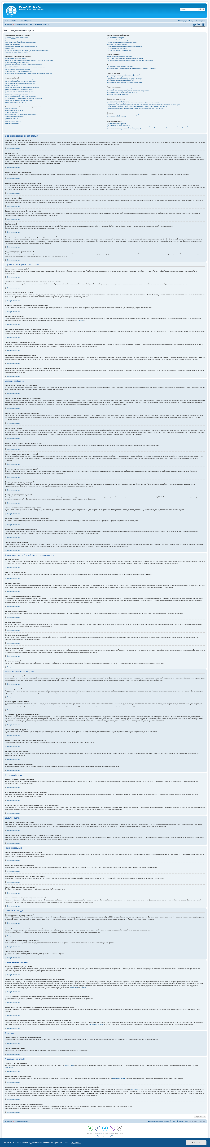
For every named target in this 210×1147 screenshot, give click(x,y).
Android (84, 988)
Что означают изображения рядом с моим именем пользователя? (25, 68)
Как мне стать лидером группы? (117, 44)
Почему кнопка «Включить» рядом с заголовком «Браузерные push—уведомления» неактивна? (137, 106)
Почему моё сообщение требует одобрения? (18, 100)
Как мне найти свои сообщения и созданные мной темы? (124, 82)
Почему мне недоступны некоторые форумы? (19, 91)
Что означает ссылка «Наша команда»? (119, 50)
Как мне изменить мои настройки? (15, 58)
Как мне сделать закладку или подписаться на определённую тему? (128, 90)
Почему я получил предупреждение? (16, 95)
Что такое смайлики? (11, 112)
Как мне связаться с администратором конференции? (124, 129)
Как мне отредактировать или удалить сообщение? (20, 81)
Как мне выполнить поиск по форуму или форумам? (123, 75)
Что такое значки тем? (11, 123)
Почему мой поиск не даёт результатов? (119, 77)
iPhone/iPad (74, 988)
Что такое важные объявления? (14, 116)
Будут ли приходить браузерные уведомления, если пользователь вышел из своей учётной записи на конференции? (143, 104)
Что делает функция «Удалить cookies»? (17, 52)
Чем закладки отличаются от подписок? (119, 89)
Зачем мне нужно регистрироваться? (16, 37)
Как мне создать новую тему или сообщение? (19, 80)
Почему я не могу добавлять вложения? (17, 93)
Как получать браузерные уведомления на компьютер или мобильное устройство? (132, 103)
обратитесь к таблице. (96, 1024)
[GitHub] (119, 1128)
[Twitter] (105, 1128)
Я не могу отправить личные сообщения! (119, 56)
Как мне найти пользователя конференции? (120, 80)
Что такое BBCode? (11, 108)
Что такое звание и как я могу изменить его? (18, 71)
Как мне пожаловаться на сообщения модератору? (20, 96)
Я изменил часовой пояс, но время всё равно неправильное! (23, 64)
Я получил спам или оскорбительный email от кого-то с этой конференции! (130, 60)
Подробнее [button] (76, 1143)
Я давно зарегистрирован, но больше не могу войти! (21, 46)
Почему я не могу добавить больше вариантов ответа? (22, 87)
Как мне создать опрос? (12, 85)
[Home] (11, 10)
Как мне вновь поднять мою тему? (15, 102)
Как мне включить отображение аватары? (17, 69)
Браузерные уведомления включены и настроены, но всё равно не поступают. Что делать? (135, 108)
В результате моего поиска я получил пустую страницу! (124, 78)
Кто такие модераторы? (114, 39)
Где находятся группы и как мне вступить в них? (122, 42)
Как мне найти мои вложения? (116, 116)
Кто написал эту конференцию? (117, 123)
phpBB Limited (69, 1065)
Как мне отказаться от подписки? (117, 94)
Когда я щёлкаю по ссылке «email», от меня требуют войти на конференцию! (28, 73)
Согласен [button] (196, 1143)
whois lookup (135, 1089)
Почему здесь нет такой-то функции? (118, 125)
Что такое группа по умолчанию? (117, 48)
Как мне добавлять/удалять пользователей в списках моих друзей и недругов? (131, 68)
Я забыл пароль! (10, 48)
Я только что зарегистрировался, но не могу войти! (20, 42)
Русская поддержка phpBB (105, 1136)
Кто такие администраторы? (115, 37)
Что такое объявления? (12, 118)
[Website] (90, 1128)
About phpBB (9, 1067)
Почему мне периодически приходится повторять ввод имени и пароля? (27, 50)
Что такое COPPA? (10, 39)
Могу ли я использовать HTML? (14, 110)
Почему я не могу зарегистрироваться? (17, 41)
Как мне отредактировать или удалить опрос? (19, 89)
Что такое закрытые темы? (13, 121)
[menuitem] (20, 20)
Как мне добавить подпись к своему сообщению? (20, 83)
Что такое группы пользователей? (117, 41)
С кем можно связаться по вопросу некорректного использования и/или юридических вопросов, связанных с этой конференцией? (147, 127)
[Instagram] (112, 1128)
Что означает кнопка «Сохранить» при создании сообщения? (23, 98)
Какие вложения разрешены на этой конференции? (123, 115)
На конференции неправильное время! (17, 62)
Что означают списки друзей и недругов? (119, 66)
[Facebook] (97, 1128)
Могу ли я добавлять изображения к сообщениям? (20, 114)
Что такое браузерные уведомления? (118, 101)
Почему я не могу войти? (12, 44)
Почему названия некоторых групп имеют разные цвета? (125, 46)
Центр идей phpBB (118, 1078)
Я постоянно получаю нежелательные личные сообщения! (125, 58)
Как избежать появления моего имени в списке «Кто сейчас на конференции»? (29, 60)
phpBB (81, 321)
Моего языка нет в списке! (13, 66)
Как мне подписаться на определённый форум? (122, 92)
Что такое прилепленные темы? (14, 120)
